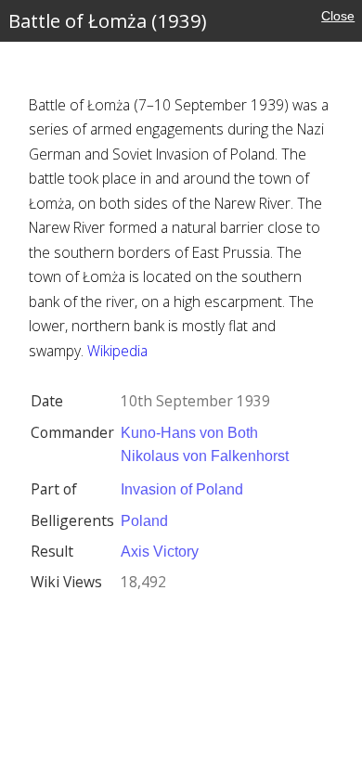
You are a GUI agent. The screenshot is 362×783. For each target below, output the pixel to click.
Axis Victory (160, 551)
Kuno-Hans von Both (189, 433)
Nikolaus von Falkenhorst (205, 456)
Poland (144, 521)
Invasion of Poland (182, 489)
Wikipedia (117, 350)
